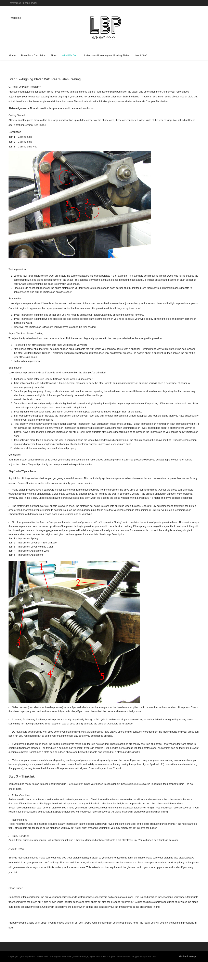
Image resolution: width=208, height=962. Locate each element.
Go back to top (187, 956)
